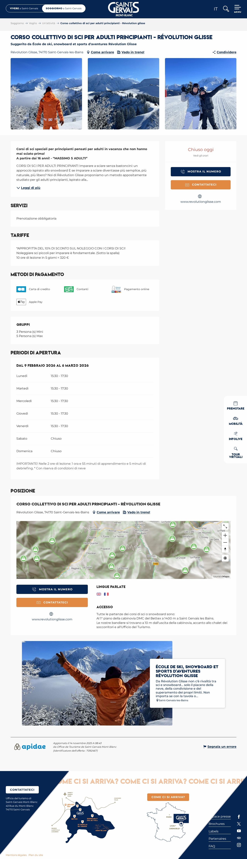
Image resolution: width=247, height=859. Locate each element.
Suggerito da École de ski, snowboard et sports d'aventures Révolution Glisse (74, 44)
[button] (226, 9)
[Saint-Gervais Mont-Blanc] (123, 9)
